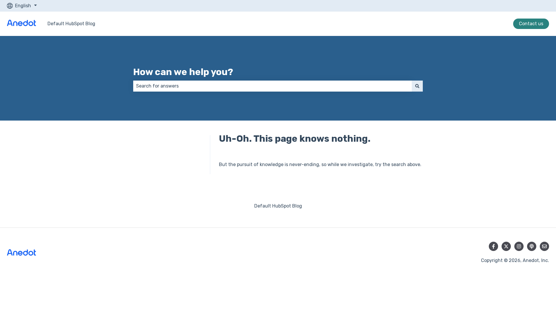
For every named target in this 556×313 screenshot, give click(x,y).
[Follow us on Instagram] (519, 246)
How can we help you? (183, 71)
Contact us (531, 23)
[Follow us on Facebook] (493, 246)
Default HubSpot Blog (71, 23)
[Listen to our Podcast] (531, 246)
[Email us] (544, 246)
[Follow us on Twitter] (506, 246)
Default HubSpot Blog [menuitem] (278, 206)
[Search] (417, 86)
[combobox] (272, 86)
